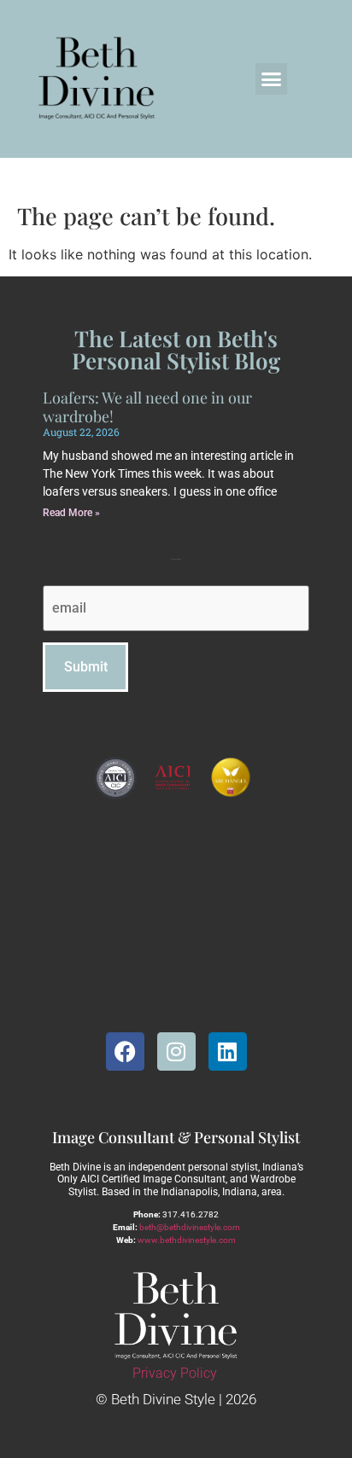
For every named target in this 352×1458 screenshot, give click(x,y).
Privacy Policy (174, 1373)
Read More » (71, 513)
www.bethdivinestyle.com (187, 1240)
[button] (271, 79)
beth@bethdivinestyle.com (189, 1227)
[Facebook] (125, 1051)
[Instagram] (176, 1051)
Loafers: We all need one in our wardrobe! (147, 407)
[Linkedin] (227, 1051)
